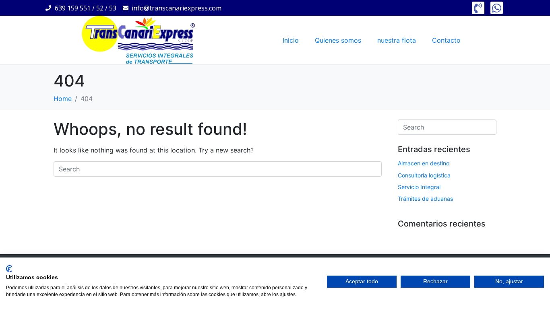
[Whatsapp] (496, 8)
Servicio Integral (419, 186)
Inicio (291, 40)
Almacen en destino (423, 163)
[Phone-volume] (478, 8)
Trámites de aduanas (425, 198)
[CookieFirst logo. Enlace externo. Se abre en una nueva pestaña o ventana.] (9, 268)
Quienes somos (338, 40)
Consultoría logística (424, 175)
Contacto (446, 40)
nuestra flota (396, 40)
